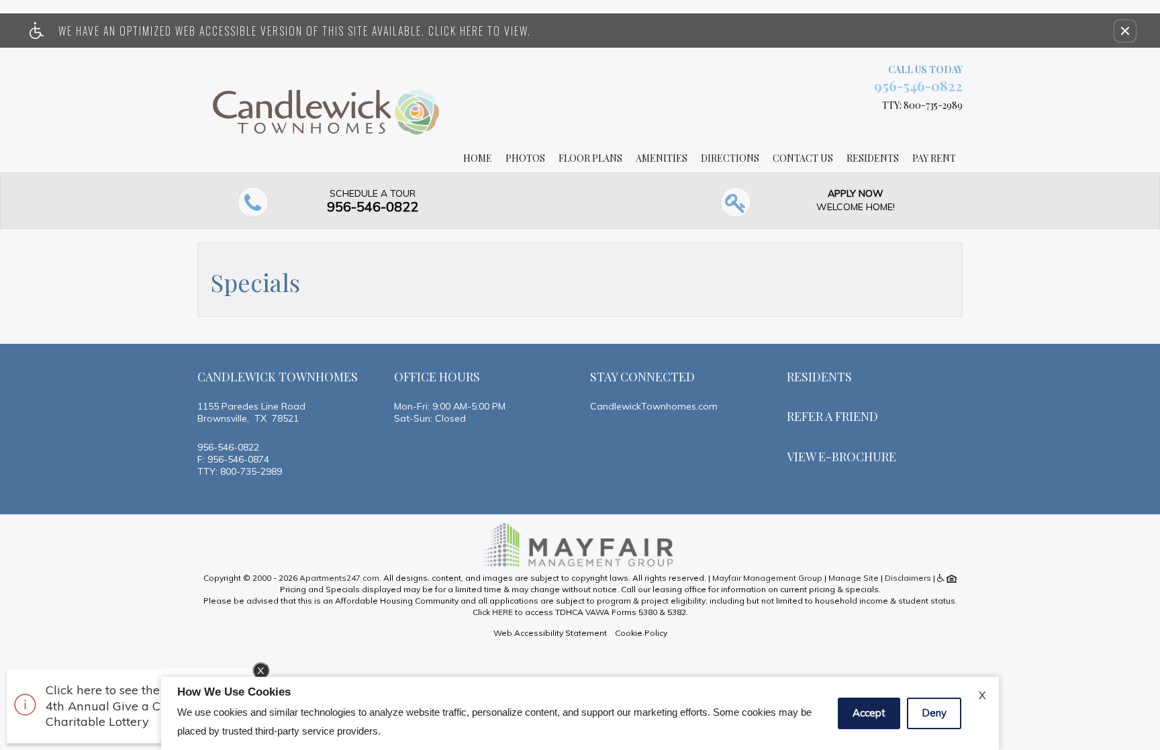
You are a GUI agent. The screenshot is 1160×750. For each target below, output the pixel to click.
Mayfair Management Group (767, 578)
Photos (525, 158)
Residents (873, 158)
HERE (502, 612)
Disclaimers (908, 578)
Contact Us (803, 158)
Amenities (661, 158)
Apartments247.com (339, 578)
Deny (934, 712)
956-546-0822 (918, 86)
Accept (869, 712)
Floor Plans (590, 158)
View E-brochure (841, 457)
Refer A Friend (832, 416)
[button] (1125, 31)
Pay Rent (934, 158)
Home (477, 158)
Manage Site (853, 578)
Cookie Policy (641, 633)
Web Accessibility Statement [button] (550, 633)
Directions (730, 158)
